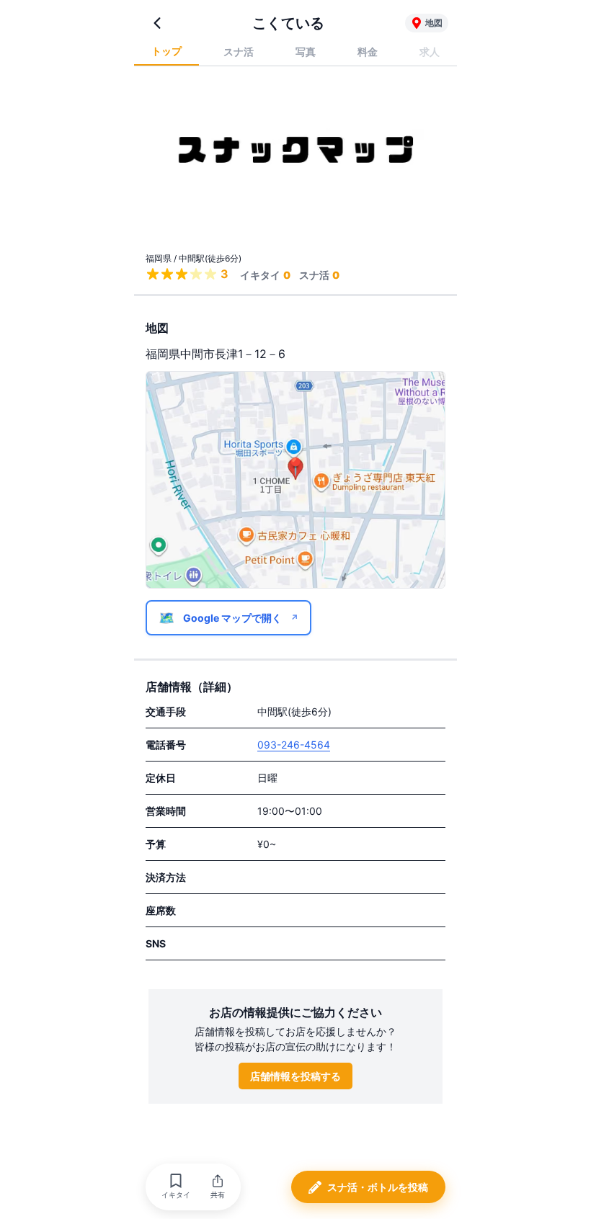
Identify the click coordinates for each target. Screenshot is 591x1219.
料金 (367, 51)
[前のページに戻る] (157, 23)
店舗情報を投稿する (295, 1076)
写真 (306, 51)
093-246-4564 (293, 744)
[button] (175, 1187)
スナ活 (238, 51)
